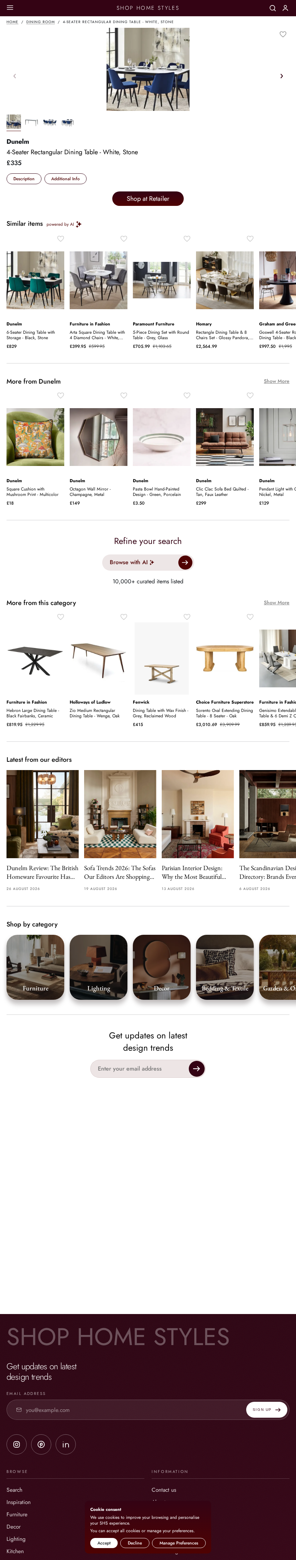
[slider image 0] (13, 122)
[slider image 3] (68, 122)
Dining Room (40, 22)
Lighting (16, 1539)
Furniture (16, 1514)
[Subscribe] (197, 1069)
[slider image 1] (32, 122)
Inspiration (18, 1502)
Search (14, 1490)
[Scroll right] (281, 75)
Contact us (164, 1490)
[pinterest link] (41, 1444)
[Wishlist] (283, 34)
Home (12, 22)
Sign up (262, 1410)
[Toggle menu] (10, 8)
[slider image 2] (50, 122)
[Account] (285, 7)
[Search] (273, 8)
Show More (277, 381)
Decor (13, 1526)
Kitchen (15, 1551)
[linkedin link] (66, 1444)
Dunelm (17, 141)
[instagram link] (16, 1444)
